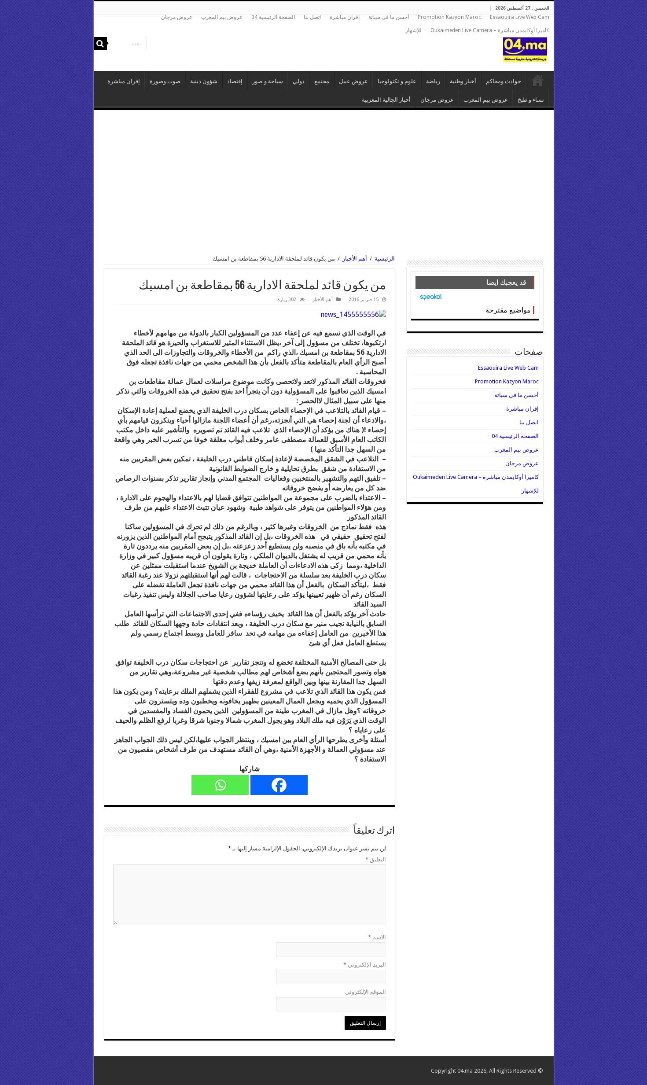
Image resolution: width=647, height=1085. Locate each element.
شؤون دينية (203, 81)
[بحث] (100, 43)
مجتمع (321, 81)
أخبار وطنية (463, 81)
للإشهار (413, 30)
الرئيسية (537, 80)
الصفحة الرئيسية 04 (273, 17)
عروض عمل (353, 81)
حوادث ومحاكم (503, 81)
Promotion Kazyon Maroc (449, 17)
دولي (299, 81)
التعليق (375, 859)
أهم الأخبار (354, 258)
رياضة (433, 81)
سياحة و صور (267, 81)
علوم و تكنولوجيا (397, 81)
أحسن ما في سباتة (388, 17)
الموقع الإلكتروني (365, 992)
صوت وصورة (165, 81)
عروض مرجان (176, 17)
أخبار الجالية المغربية (386, 99)
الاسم (377, 937)
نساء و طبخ (531, 99)
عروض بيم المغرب (222, 17)
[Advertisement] (324, 182)
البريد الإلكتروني (364, 964)
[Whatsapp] (220, 785)
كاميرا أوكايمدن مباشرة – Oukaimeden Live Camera (489, 30)
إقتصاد (235, 81)
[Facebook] (279, 785)
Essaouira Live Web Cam (519, 17)
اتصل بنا (312, 17)
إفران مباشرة (345, 17)
